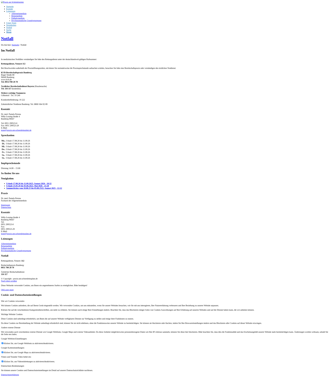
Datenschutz (6, 207)
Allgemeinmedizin (8, 244)
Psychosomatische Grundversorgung (16, 251)
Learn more (9, 290)
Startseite (15, 45)
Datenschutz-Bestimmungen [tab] (12, 366)
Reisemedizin (6, 246)
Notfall (7, 38)
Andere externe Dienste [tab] (10, 327)
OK (2, 290)
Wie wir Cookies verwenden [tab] (12, 301)
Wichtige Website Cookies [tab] (12, 314)
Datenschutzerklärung (10, 375)
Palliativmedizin (7, 248)
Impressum (5, 205)
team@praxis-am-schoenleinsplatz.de (16, 130)
